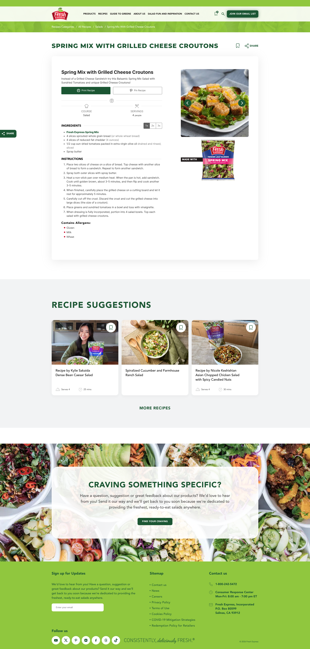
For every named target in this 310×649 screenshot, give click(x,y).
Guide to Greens (120, 14)
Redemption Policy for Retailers (173, 626)
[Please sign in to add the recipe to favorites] (237, 47)
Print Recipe (88, 90)
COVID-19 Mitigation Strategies (173, 620)
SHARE (10, 133)
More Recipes (154, 408)
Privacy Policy (161, 602)
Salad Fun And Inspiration (165, 14)
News (155, 591)
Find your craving (155, 521)
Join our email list (242, 14)
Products (89, 14)
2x (152, 125)
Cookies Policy (161, 614)
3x (159, 125)
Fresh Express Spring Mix (83, 132)
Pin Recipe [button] (139, 90)
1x (146, 125)
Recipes (102, 14)
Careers (157, 597)
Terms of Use (160, 608)
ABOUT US (139, 14)
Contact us (192, 14)
